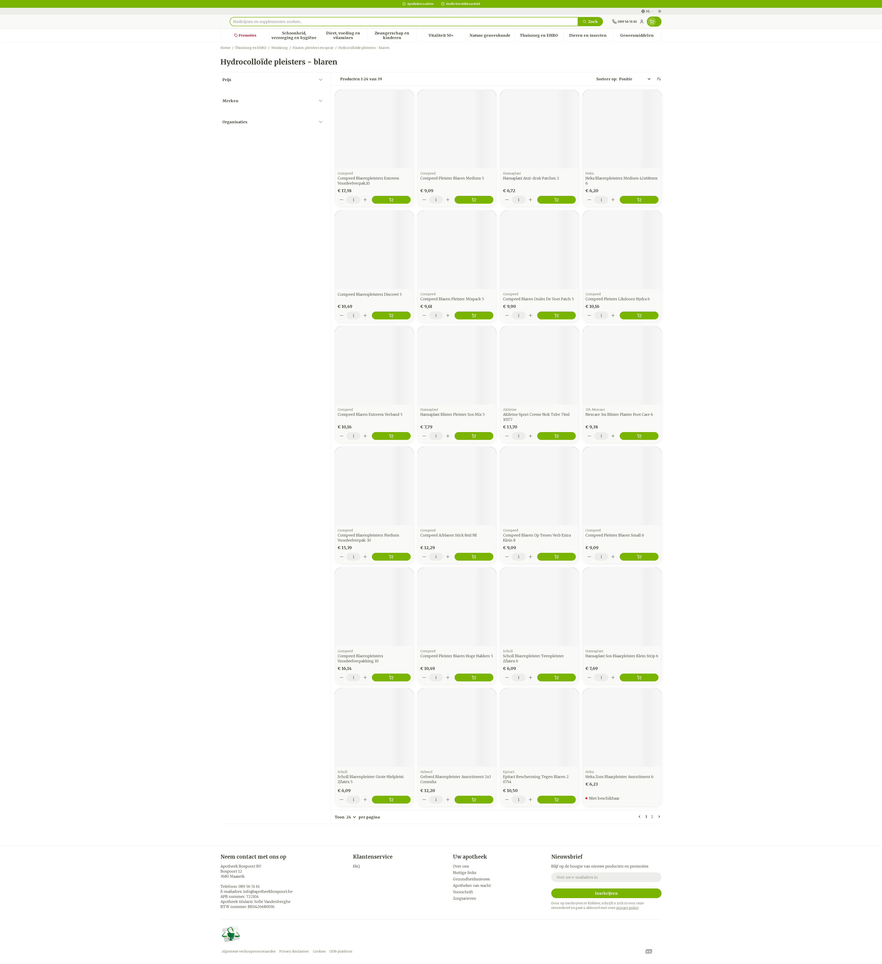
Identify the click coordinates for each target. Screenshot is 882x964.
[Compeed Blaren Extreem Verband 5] (374, 365)
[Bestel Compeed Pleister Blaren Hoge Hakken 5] (474, 677)
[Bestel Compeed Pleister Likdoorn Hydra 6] (639, 315)
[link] (640, 816)
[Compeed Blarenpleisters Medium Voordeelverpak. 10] (374, 486)
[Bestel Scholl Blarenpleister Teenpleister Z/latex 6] (556, 677)
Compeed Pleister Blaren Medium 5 (452, 178)
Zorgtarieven (464, 898)
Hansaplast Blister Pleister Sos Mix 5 (452, 414)
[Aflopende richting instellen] (659, 78)
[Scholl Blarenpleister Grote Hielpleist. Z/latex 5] (374, 727)
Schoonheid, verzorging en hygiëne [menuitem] (294, 35)
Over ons (461, 866)
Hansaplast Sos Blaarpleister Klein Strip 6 (621, 656)
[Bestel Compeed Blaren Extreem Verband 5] (391, 436)
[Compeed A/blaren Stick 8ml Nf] (457, 486)
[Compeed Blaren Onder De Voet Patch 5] (539, 250)
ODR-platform (340, 951)
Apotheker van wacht (472, 885)
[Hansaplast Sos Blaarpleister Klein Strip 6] (622, 607)
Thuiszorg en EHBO (250, 48)
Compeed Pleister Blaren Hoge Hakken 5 (456, 656)
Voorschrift (463, 892)
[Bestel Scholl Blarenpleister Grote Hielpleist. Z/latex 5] (391, 800)
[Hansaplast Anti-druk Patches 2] (539, 129)
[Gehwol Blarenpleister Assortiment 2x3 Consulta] (457, 727)
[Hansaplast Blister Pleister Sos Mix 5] (457, 365)
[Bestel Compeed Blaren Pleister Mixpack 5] (474, 315)
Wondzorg (279, 48)
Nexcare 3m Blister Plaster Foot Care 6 (619, 414)
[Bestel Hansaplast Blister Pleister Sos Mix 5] (474, 436)
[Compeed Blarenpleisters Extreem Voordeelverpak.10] (374, 129)
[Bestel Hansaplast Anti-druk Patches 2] (556, 200)
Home (225, 48)
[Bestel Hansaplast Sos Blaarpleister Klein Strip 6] (639, 677)
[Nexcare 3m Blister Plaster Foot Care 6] (622, 365)
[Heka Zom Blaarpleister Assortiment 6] (622, 727)
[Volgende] (658, 816)
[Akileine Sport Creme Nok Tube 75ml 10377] (539, 365)
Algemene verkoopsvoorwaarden (249, 951)
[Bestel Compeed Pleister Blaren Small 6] (639, 557)
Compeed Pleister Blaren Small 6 (614, 535)
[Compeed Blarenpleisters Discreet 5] (374, 250)
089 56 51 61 (249, 886)
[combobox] (404, 21)
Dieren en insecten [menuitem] (590, 36)
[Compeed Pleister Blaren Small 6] (622, 486)
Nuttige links (464, 872)
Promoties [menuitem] (247, 35)
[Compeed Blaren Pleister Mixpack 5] (457, 250)
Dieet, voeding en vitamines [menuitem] (346, 35)
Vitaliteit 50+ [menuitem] (447, 36)
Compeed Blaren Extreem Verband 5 (370, 414)
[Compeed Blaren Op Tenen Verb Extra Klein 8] (539, 486)
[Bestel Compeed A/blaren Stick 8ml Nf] (474, 557)
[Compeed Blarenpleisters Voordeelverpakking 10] (374, 607)
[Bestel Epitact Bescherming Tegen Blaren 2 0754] (556, 800)
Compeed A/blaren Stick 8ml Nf (448, 535)
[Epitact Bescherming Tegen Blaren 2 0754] (539, 727)
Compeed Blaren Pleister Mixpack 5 (452, 299)
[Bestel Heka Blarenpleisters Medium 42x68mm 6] (639, 200)
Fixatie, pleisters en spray (313, 48)
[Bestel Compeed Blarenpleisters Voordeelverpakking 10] (391, 677)
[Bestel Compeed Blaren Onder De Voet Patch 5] (556, 315)
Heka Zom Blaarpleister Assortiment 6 (619, 776)
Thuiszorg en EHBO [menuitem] (541, 36)
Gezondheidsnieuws (471, 879)
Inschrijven (606, 893)
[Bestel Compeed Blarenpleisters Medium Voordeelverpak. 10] (391, 557)
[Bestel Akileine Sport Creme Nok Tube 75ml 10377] (556, 436)
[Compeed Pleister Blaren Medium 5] (457, 129)
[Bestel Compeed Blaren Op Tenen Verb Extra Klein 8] (556, 557)
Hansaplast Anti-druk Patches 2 (531, 178)
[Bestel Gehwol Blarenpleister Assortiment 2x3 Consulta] (474, 800)
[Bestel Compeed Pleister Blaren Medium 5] (474, 200)
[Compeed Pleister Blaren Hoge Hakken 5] (457, 607)
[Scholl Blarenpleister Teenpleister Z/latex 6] (539, 607)
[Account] (641, 21)
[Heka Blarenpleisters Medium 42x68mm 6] (622, 129)
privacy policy (627, 908)
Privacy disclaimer (294, 951)
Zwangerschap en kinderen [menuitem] (395, 35)
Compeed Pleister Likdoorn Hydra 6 (617, 299)
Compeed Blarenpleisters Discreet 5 (370, 294)
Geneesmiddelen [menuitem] (640, 36)
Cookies (319, 951)
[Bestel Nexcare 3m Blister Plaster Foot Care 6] (639, 436)
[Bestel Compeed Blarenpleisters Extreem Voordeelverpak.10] (391, 200)
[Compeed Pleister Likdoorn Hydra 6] (622, 250)
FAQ (356, 866)
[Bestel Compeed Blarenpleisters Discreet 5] (391, 315)
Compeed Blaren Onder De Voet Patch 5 (538, 299)
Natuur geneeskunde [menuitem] (491, 36)
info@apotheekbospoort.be (268, 891)
